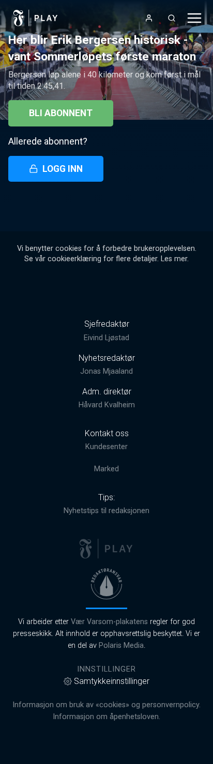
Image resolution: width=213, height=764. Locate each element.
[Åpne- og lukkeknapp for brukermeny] (149, 18)
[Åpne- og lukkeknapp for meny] (194, 18)
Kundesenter (106, 446)
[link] (35, 18)
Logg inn (62, 169)
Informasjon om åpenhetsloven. (106, 716)
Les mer (174, 258)
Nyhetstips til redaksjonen (106, 510)
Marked (106, 469)
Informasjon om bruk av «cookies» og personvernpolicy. (106, 705)
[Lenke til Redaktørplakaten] (106, 583)
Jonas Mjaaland (106, 371)
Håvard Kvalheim (107, 405)
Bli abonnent (61, 113)
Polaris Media (121, 645)
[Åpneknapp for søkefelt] (171, 18)
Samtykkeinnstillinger (111, 681)
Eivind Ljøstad (106, 337)
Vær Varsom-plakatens (109, 621)
